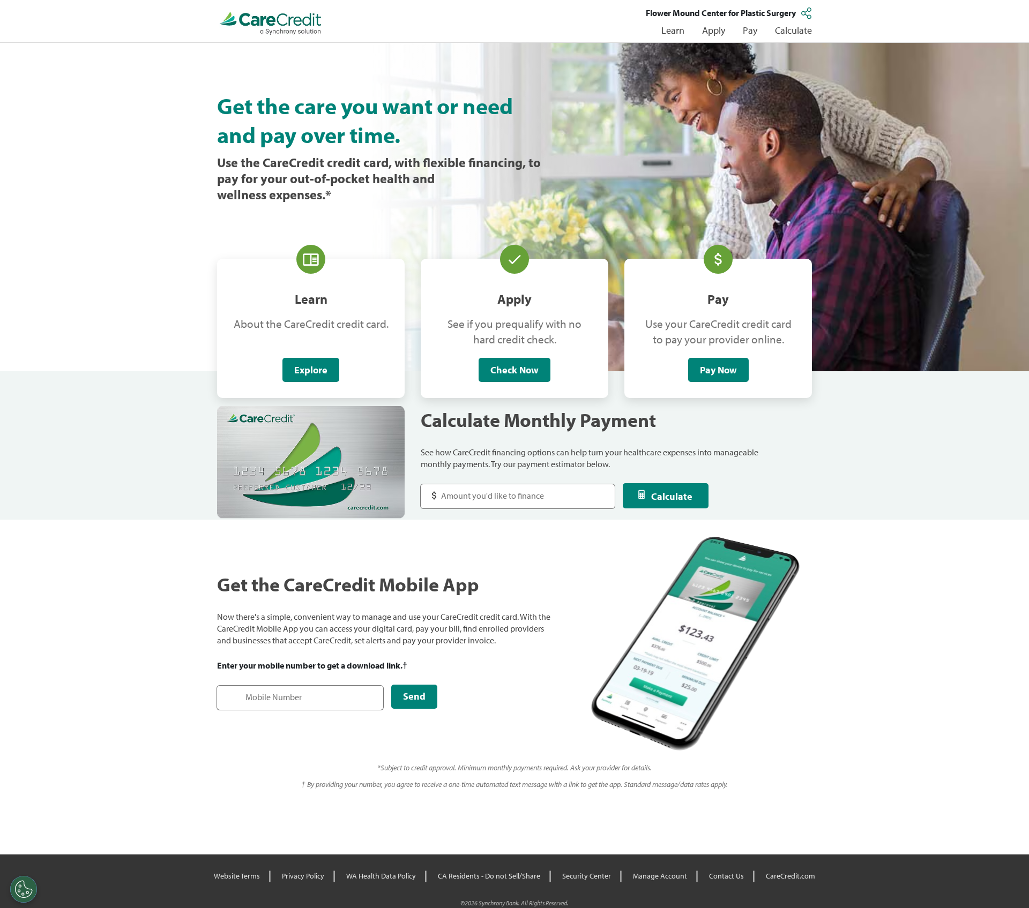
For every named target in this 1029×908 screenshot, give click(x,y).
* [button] (328, 194)
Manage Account (660, 876)
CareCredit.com (790, 876)
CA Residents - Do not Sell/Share (489, 876)
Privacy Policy (303, 876)
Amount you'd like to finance (483, 490)
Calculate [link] (793, 30)
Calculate (671, 496)
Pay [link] (750, 30)
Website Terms (237, 876)
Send (414, 696)
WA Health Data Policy (381, 876)
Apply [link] (713, 30)
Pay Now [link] (718, 370)
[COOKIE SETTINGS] (23, 889)
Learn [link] (672, 30)
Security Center (586, 876)
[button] (807, 12)
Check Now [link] (514, 370)
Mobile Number (251, 692)
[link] (270, 23)
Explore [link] (310, 370)
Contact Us (726, 876)
